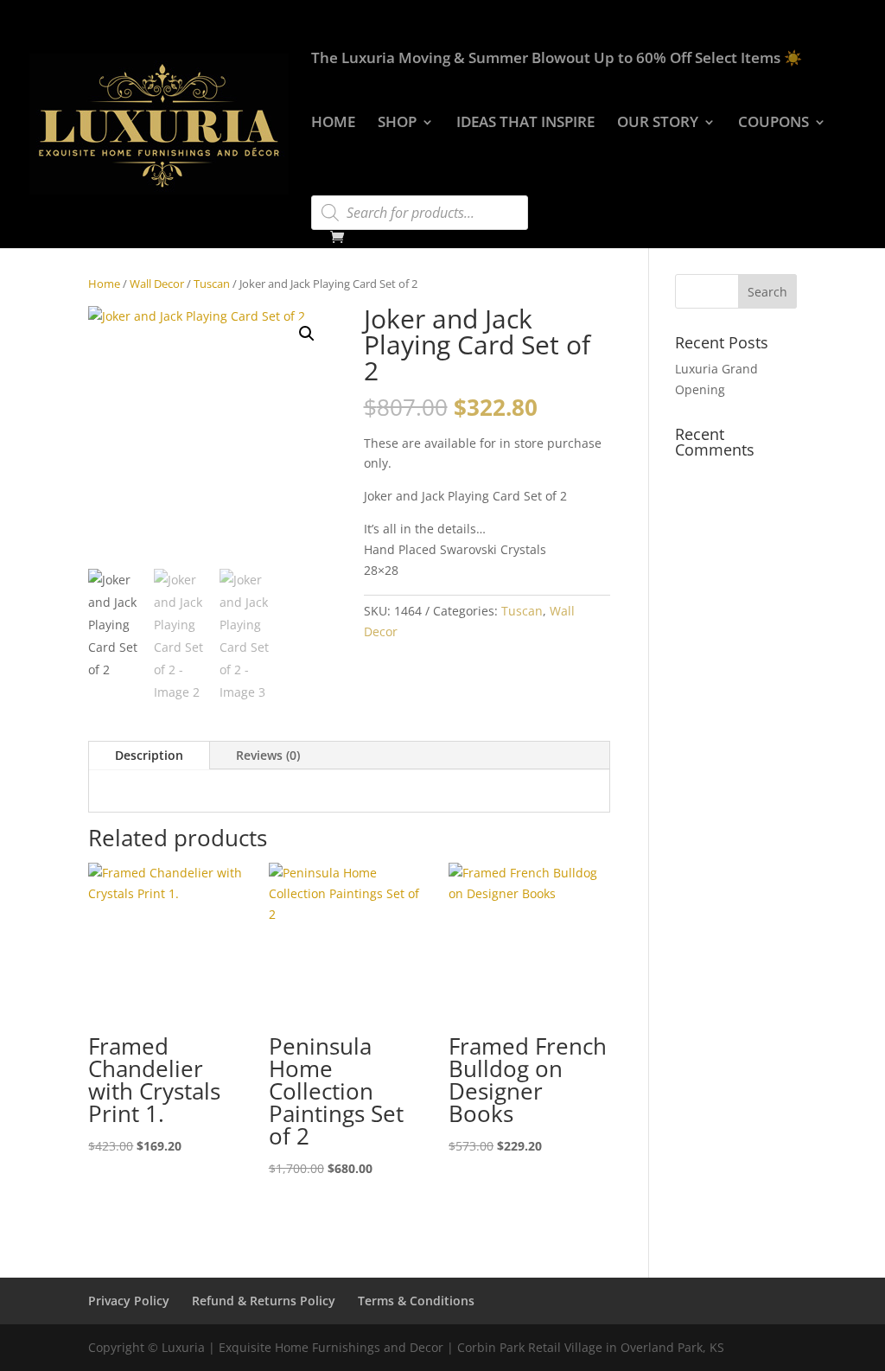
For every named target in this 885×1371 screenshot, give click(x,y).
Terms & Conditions (416, 1300)
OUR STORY (657, 123)
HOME (333, 123)
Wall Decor (157, 283)
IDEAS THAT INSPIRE (525, 123)
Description (149, 755)
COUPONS (773, 123)
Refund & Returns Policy (263, 1300)
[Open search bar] (319, 187)
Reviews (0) (268, 755)
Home (104, 283)
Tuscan (212, 283)
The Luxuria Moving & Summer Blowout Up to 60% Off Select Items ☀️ (556, 59)
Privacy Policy (128, 1300)
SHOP (397, 123)
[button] (306, 333)
